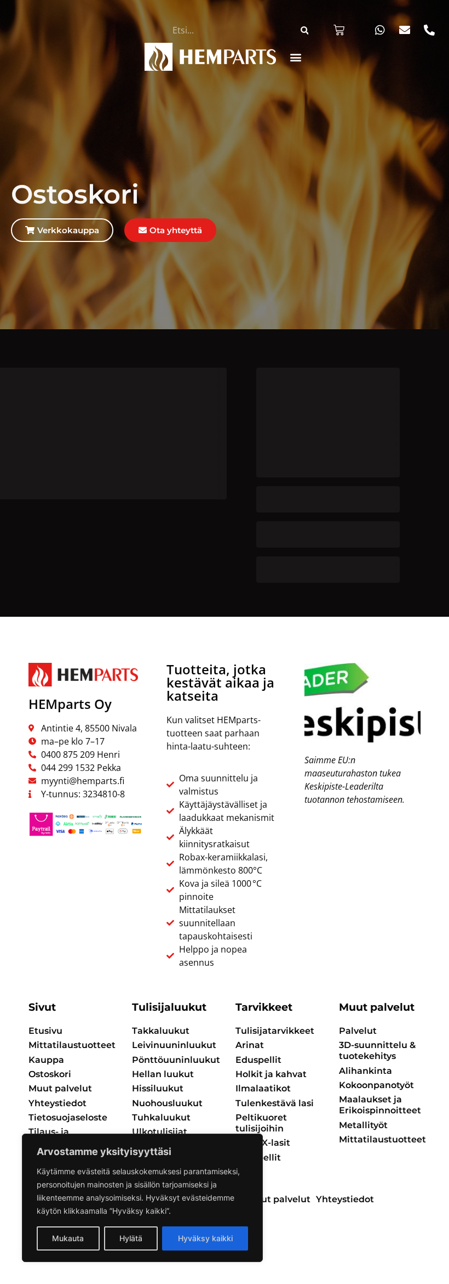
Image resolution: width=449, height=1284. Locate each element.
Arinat (249, 1045)
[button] (296, 57)
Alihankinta (365, 1071)
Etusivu (45, 1031)
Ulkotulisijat (159, 1132)
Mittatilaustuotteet (69, 1045)
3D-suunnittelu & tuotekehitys (377, 1050)
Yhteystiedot (57, 1103)
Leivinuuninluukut (173, 1045)
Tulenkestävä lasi (274, 1103)
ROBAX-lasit (262, 1142)
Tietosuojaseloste (67, 1117)
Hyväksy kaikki (205, 1238)
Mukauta (68, 1238)
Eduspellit (258, 1060)
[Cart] (339, 30)
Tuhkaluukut (161, 1117)
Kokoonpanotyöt (376, 1085)
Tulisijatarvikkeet (274, 1031)
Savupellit (258, 1157)
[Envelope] (405, 30)
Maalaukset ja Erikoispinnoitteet (380, 1105)
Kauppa (46, 1060)
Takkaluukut (160, 1031)
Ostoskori (49, 1074)
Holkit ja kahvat (271, 1074)
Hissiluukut (157, 1088)
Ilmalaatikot (263, 1088)
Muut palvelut (60, 1088)
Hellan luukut (163, 1074)
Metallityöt (363, 1125)
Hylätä (130, 1238)
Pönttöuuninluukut (173, 1060)
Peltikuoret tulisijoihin (261, 1123)
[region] (142, 1198)
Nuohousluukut (167, 1103)
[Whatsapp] (380, 30)
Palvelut (358, 1031)
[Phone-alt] (429, 30)
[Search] (304, 30)
